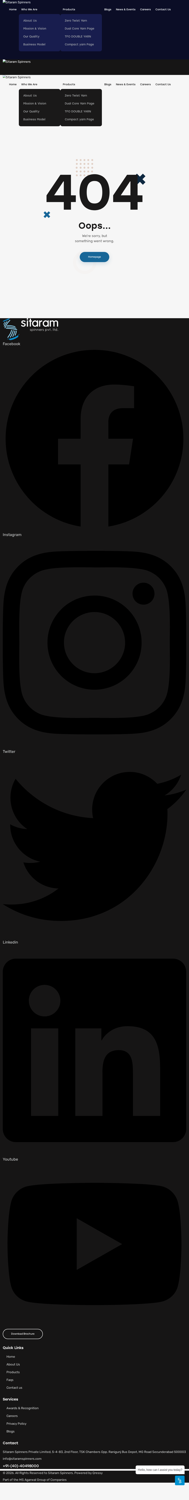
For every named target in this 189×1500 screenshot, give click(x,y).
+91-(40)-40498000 (21, 1466)
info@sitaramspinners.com (22, 1459)
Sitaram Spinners (60, 1473)
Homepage (94, 257)
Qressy (97, 1473)
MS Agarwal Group (33, 1480)
